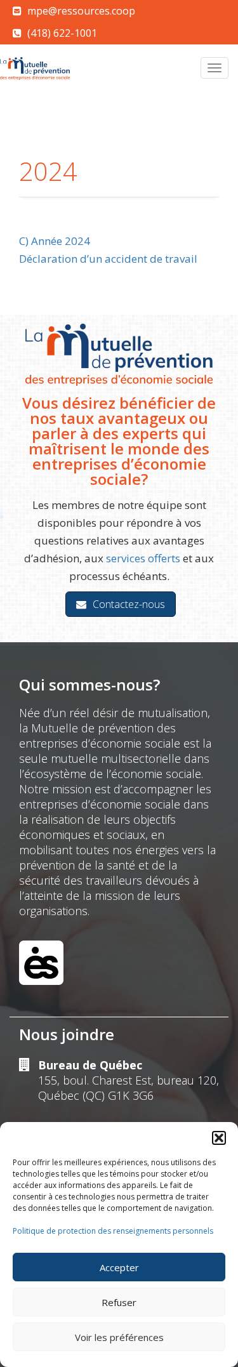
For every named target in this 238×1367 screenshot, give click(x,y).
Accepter (119, 1267)
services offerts (143, 558)
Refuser (119, 1302)
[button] (219, 1138)
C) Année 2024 (54, 241)
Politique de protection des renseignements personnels (113, 1230)
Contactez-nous (129, 604)
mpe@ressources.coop (81, 11)
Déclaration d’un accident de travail (108, 258)
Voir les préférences (119, 1337)
